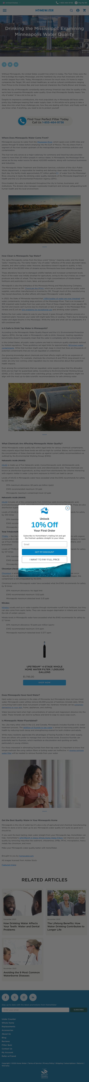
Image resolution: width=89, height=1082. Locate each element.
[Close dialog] (68, 508)
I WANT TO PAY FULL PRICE (45, 559)
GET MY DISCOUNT (44, 552)
